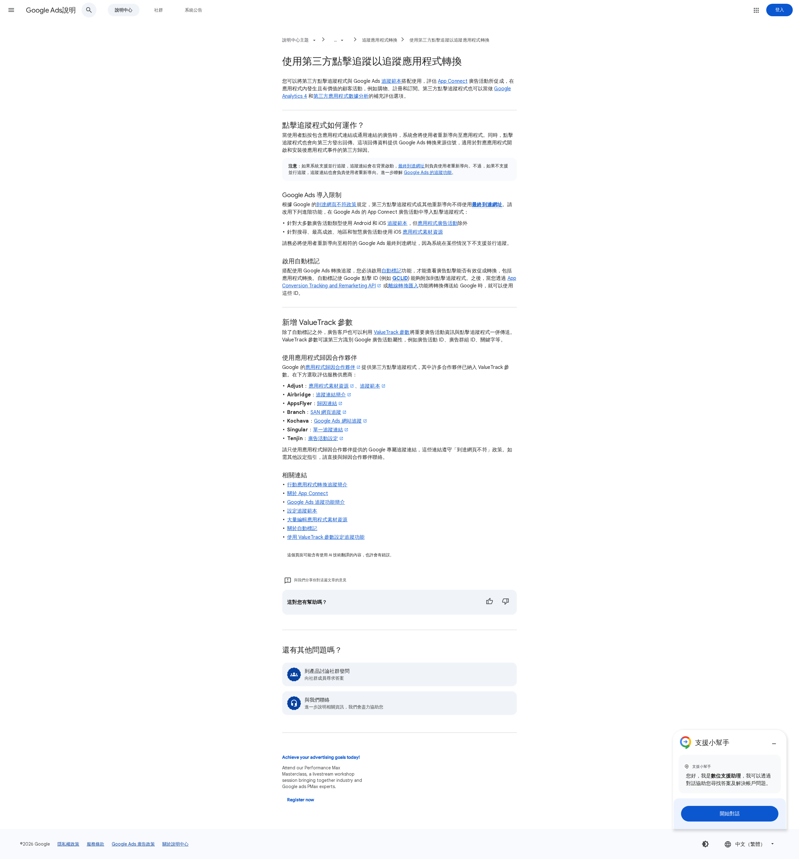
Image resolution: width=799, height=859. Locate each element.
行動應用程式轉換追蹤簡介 (317, 485)
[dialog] (730, 779)
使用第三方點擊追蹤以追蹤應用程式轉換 (449, 40)
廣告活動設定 (323, 438)
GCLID (400, 278)
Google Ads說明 (51, 10)
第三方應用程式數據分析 (341, 96)
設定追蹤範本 (302, 511)
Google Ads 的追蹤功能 (428, 172)
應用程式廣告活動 (438, 223)
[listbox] (749, 843)
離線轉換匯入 (403, 286)
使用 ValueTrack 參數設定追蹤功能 (326, 537)
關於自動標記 (302, 528)
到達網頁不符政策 (336, 204)
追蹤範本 (391, 81)
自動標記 (391, 271)
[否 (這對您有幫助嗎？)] (505, 602)
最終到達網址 (411, 166)
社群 (158, 10)
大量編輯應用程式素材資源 (317, 520)
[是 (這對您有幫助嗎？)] (489, 602)
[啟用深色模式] (705, 844)
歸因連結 (327, 403)
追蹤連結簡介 (331, 395)
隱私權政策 (68, 844)
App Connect (453, 81)
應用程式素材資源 (423, 232)
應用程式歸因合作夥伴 (330, 367)
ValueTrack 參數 (392, 332)
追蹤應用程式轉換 (380, 40)
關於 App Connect (307, 493)
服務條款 (95, 844)
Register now (300, 799)
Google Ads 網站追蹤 (338, 421)
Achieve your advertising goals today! (321, 757)
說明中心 (123, 10)
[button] (11, 9)
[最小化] (774, 741)
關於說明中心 (175, 844)
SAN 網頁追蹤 (326, 412)
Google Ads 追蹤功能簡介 (316, 502)
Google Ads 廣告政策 (133, 844)
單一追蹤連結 (328, 430)
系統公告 (193, 10)
